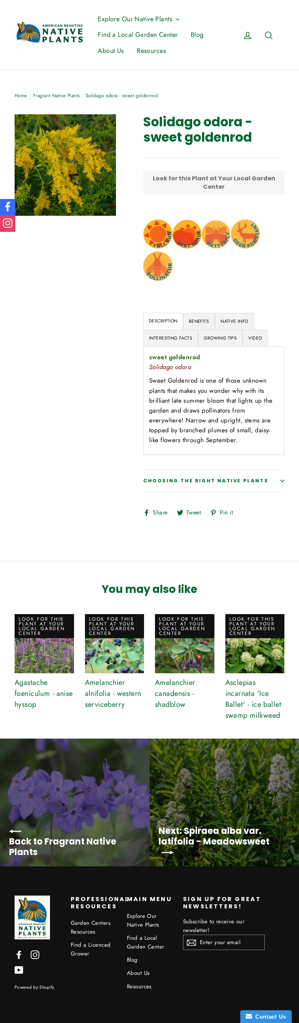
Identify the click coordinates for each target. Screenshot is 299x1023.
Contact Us (269, 1017)
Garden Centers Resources (90, 927)
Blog (197, 34)
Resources (151, 50)
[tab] (163, 321)
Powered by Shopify (34, 987)
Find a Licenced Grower (90, 949)
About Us (111, 50)
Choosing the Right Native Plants (205, 480)
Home (21, 95)
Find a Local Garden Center (138, 34)
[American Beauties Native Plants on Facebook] (19, 954)
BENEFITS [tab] (199, 321)
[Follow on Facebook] (7, 207)
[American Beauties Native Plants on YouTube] (19, 969)
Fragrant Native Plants (56, 95)
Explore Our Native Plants (136, 19)
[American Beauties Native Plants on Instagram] (35, 954)
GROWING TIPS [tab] (220, 338)
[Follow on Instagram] (7, 223)
